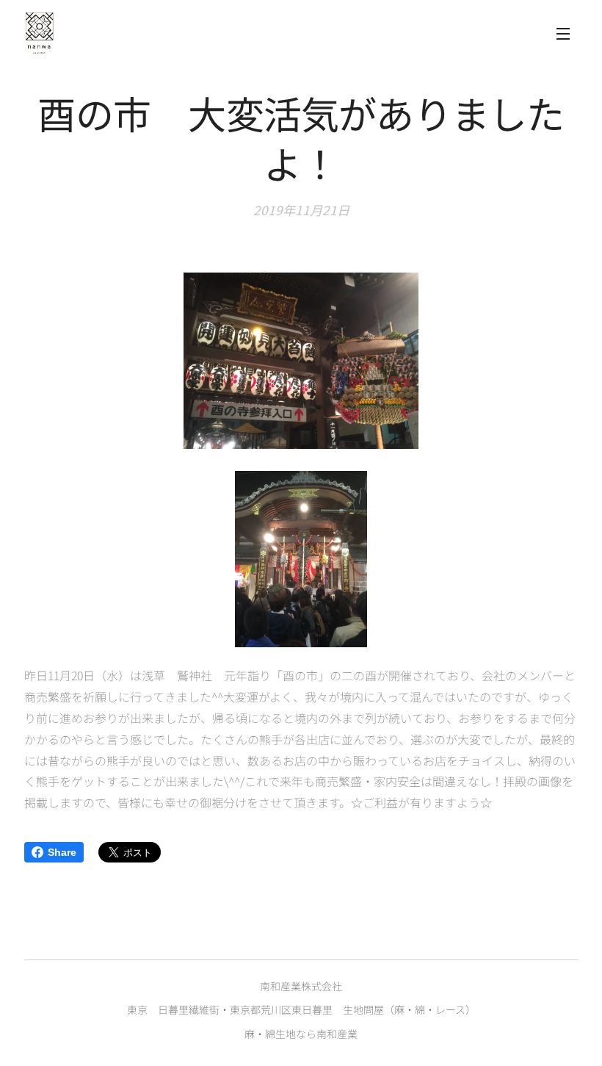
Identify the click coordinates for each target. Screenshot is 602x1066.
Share (62, 852)
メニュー (563, 33)
